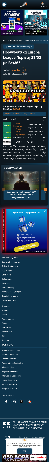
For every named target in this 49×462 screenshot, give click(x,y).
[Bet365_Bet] (7, 126)
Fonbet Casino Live (9, 380)
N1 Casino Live (8, 367)
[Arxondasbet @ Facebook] (6, 401)
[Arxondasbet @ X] (21, 401)
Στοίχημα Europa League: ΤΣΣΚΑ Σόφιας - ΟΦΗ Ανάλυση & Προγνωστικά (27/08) (21, 195)
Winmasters (7, 332)
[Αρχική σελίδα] (4, 40)
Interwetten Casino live (11, 376)
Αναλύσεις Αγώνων (9, 258)
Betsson (5, 340)
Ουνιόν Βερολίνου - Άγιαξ (18, 126)
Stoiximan (6, 306)
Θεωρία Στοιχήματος (10, 296)
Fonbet (4, 323)
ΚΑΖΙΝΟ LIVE (7, 345)
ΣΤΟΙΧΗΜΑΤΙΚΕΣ (9, 301)
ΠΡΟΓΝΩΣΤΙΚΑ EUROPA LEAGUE (14, 40)
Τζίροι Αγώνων (8, 271)
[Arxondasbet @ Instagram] (14, 401)
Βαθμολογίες (7, 279)
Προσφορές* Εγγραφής (11, 292)
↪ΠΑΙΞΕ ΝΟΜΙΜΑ (26, 247)
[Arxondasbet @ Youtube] (29, 401)
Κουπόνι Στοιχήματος (11, 262)
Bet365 (5, 336)
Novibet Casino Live (10, 355)
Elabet (4, 315)
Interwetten (6, 327)
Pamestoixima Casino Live (12, 363)
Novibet (5, 310)
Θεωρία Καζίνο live (9, 389)
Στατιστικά (6, 275)
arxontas (16, 70)
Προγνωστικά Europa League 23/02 (19, 113)
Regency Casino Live (10, 372)
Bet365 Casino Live (9, 384)
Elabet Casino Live (9, 359)
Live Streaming (8, 287)
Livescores (6, 283)
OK (24, 451)
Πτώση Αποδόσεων (10, 266)
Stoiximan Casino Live (11, 350)
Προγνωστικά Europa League (18, 46)
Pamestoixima (8, 319)
